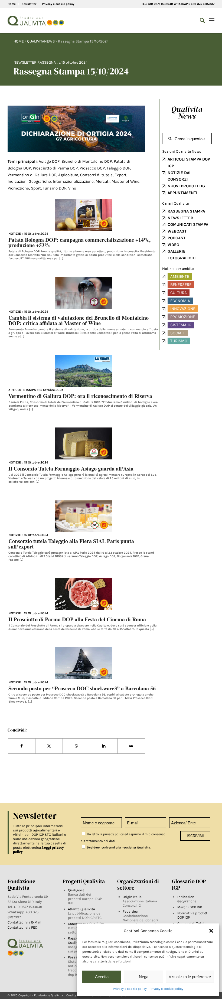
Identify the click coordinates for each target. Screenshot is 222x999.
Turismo (178, 340)
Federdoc (130, 911)
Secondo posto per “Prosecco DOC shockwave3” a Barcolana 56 (82, 688)
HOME (19, 41)
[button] (211, 930)
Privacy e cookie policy (130, 989)
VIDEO (173, 244)
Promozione (182, 316)
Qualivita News (187, 112)
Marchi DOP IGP (189, 907)
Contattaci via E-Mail (25, 922)
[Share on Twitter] (49, 746)
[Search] (199, 20)
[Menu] (211, 20)
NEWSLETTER (180, 218)
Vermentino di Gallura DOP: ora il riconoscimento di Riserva (80, 396)
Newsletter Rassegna (35, 62)
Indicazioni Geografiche (187, 899)
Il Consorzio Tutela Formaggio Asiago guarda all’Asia (70, 468)
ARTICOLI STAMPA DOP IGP (189, 162)
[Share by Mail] (131, 746)
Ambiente (179, 276)
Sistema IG (180, 324)
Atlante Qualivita (81, 909)
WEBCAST (177, 231)
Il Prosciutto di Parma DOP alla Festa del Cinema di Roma (77, 619)
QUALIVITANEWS (41, 41)
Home (12, 4)
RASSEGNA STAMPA (186, 211)
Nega (143, 976)
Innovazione (182, 308)
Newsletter (28, 4)
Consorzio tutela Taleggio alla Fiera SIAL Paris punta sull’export (71, 543)
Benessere (180, 284)
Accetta (102, 976)
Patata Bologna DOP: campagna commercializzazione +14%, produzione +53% (79, 242)
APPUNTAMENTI (182, 192)
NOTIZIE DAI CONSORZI (179, 176)
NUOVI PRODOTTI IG (186, 186)
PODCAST (176, 238)
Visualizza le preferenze (190, 976)
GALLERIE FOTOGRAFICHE (182, 254)
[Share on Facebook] (21, 746)
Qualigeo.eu (77, 890)
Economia (180, 300)
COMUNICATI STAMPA (188, 224)
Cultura (178, 292)
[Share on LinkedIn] (103, 746)
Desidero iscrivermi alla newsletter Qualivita (118, 847)
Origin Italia (132, 897)
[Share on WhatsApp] (76, 746)
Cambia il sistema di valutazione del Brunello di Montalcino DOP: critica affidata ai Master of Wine (78, 320)
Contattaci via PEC (22, 927)
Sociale (177, 333)
